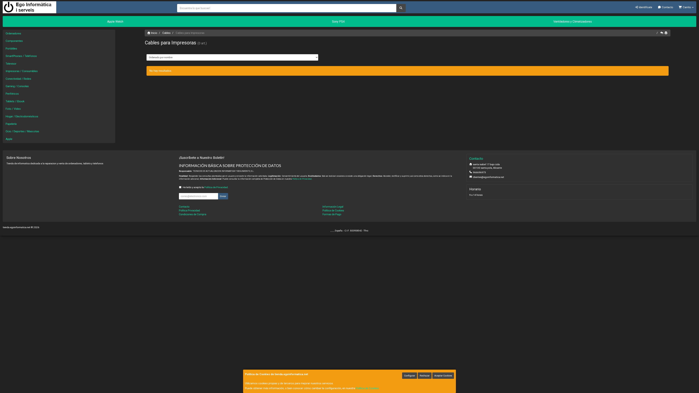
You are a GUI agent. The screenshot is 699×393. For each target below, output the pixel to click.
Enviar (223, 196)
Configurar (409, 375)
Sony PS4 (338, 21)
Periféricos (12, 93)
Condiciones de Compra (192, 214)
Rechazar (425, 375)
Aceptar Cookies (443, 375)
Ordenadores (13, 33)
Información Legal (333, 206)
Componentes (14, 41)
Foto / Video (13, 108)
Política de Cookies (367, 388)
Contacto (667, 7)
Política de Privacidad (302, 179)
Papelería (11, 124)
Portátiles (11, 48)
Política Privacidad (189, 210)
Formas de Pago (332, 214)
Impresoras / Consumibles (22, 71)
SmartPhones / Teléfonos (21, 56)
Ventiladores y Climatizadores (572, 21)
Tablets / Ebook (15, 101)
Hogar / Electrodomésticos (22, 116)
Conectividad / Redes (18, 78)
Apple (9, 139)
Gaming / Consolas (17, 86)
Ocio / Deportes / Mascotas (22, 131)
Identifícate (645, 7)
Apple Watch (115, 21)
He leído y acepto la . (205, 187)
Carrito (687, 7)
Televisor (11, 63)
